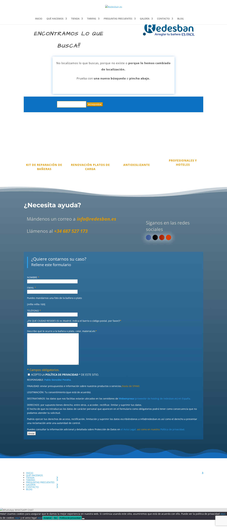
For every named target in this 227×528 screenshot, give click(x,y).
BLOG (180, 18)
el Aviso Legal (128, 429)
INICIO (38, 18)
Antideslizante (136, 165)
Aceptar (47, 517)
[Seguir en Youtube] (162, 237)
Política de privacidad (70, 517)
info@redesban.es (96, 219)
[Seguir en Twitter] (155, 237)
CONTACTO (163, 18)
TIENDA (75, 18)
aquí (17, 517)
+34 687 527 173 (71, 231)
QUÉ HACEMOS (55, 18)
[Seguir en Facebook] (148, 237)
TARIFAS (91, 18)
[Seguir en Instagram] (168, 237)
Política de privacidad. (172, 429)
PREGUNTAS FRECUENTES (118, 18)
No (55, 517)
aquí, (223, 513)
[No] (83, 518)
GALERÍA (144, 18)
